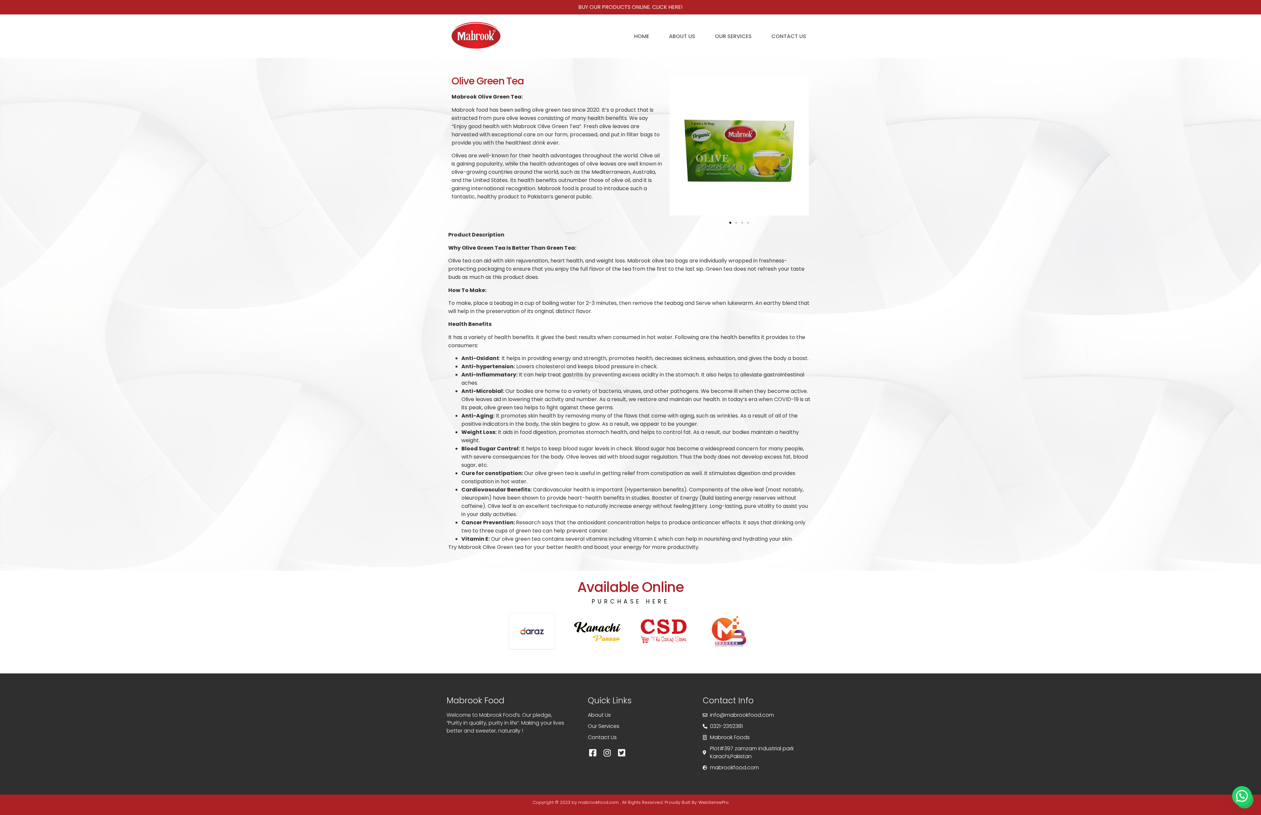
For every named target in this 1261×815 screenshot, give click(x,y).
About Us (682, 36)
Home (641, 36)
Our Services (733, 36)
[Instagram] (607, 753)
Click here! (667, 7)
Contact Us (788, 36)
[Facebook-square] (593, 753)
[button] (730, 223)
